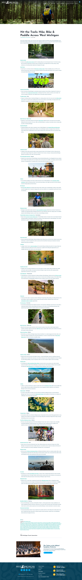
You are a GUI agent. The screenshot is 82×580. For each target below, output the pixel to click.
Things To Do (46, 3)
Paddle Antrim (22, 390)
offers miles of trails (30, 62)
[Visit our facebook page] (22, 570)
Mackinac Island (23, 449)
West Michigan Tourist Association (25, 37)
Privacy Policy (41, 573)
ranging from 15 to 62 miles (33, 92)
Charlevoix (22, 296)
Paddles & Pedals (23, 354)
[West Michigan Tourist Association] (10, 2)
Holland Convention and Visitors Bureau (31, 524)
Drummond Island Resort (24, 508)
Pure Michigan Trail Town (34, 473)
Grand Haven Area (23, 237)
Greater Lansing (23, 60)
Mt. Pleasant (22, 185)
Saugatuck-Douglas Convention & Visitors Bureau (35, 522)
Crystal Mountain (23, 273)
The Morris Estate (23, 96)
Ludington (22, 244)
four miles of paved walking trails (31, 216)
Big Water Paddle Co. (24, 501)
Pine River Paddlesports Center (47, 527)
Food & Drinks (60, 3)
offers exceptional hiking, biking (33, 363)
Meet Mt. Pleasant (34, 525)
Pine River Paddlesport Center (25, 420)
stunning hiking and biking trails (54, 127)
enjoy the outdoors (34, 246)
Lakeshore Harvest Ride (24, 89)
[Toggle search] (79, 2)
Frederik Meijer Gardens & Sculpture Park (27, 215)
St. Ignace (22, 471)
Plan (76, 3)
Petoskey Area (22, 361)
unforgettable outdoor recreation (27, 300)
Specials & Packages (51, 2)
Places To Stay (70, 3)
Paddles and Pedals (49, 526)
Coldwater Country (23, 149)
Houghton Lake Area (24, 266)
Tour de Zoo (41, 120)
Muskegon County (23, 208)
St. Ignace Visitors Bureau (32, 528)
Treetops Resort (23, 413)
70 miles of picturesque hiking (32, 451)
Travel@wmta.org (23, 574)
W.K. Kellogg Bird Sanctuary (25, 156)
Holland (21, 178)
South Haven (22, 67)
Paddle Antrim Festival (39, 394)
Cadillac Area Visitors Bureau (27, 527)
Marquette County (23, 478)
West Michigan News (27, 521)
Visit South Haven (34, 523)
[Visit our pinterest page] (29, 570)
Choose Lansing (24, 522)
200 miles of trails (48, 385)
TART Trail (38, 328)
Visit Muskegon (40, 524)
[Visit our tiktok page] (27, 570)
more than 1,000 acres (27, 187)
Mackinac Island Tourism (24, 528)
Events (53, 3)
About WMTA (41, 566)
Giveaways (44, 2)
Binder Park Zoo (23, 118)
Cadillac (21, 383)
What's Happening (59, 2)
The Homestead (23, 303)
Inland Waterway (30, 366)
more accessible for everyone (42, 210)
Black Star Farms (23, 325)
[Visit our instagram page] (24, 570)
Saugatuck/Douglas (23, 125)
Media (39, 569)
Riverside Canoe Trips (24, 442)
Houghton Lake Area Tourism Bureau (43, 525)
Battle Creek (29, 118)
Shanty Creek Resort (23, 332)
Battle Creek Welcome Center (26, 523)
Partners (40, 571)
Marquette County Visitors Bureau (42, 528)
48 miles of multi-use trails (39, 68)
